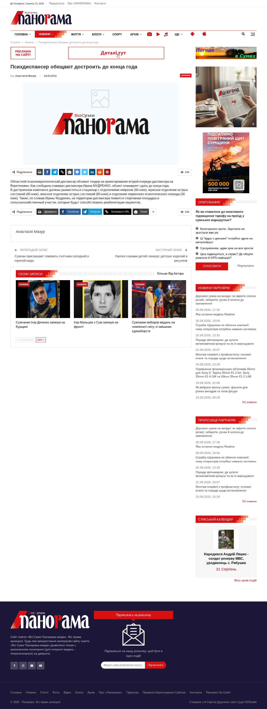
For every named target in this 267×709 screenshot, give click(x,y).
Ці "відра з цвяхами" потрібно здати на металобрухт (224, 240)
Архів (134, 34)
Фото (56, 692)
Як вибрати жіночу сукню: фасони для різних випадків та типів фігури (222, 389)
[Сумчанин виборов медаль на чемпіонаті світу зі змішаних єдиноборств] (159, 299)
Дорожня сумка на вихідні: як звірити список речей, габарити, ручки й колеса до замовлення (226, 299)
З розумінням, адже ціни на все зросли (226, 248)
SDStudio (251, 702)
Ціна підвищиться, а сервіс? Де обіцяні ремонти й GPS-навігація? (224, 255)
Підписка (132, 692)
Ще (177, 34)
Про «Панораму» (110, 692)
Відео (67, 692)
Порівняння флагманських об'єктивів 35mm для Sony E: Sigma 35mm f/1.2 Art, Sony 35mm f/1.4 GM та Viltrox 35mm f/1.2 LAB (225, 372)
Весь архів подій (245, 580)
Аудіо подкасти (166, 34)
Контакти (100, 3)
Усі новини (249, 402)
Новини (44, 34)
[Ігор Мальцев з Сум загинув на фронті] (101, 299)
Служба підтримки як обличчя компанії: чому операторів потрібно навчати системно (226, 326)
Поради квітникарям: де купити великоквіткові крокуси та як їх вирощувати (225, 341)
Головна (21, 34)
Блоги (96, 34)
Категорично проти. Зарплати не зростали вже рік (220, 230)
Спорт (117, 34)
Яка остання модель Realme (215, 314)
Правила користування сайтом (164, 692)
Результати (245, 266)
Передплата (56, 3)
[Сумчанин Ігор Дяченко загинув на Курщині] (43, 299)
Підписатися (155, 665)
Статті (44, 692)
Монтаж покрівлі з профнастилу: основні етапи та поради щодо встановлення (223, 356)
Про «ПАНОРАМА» (79, 3)
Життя (76, 34)
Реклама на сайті (218, 692)
